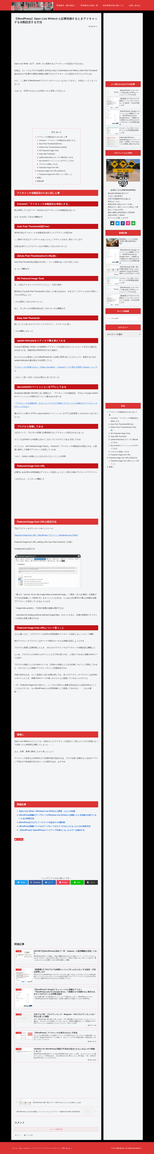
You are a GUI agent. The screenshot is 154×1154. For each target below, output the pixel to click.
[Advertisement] (56, 43)
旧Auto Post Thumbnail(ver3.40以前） (53, 147)
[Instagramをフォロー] (128, 223)
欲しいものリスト (26, 1148)
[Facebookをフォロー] (123, 223)
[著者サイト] (112, 223)
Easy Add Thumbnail (47, 153)
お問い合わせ (66, 1148)
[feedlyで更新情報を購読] (133, 223)
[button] (138, 318)
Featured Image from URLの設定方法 (51, 170)
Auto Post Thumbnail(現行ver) (50, 143)
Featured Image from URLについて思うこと (55, 174)
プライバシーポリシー (52, 1148)
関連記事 (40, 181)
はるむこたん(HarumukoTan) (123, 189)
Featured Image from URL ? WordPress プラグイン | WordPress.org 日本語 (46, 535)
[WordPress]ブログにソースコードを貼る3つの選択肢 (42, 822)
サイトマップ (38, 1148)
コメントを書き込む (56, 1129)
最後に (39, 177)
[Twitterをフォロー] (117, 223)
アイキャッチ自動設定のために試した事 (52, 137)
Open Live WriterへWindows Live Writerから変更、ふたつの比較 (47, 811)
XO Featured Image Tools (49, 150)
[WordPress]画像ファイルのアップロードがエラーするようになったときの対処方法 (54, 826)
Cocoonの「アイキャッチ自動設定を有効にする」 (58, 140)
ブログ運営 (19, 839)
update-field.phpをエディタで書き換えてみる (56, 157)
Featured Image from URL (49, 167)
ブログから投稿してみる (48, 164)
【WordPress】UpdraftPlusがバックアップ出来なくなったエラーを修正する (52, 830)
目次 (53, 132)
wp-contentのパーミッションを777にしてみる (56, 160)
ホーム (15, 1148)
